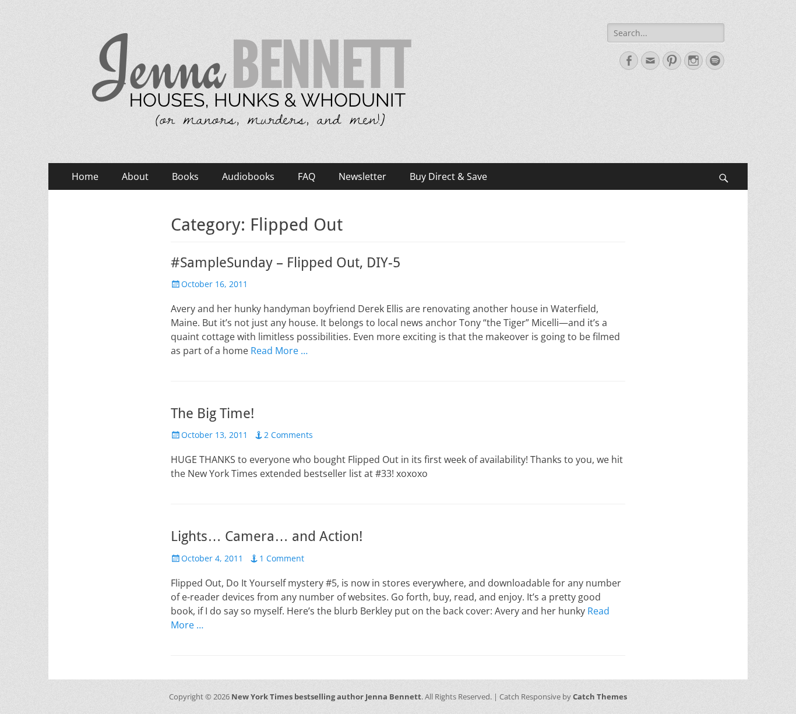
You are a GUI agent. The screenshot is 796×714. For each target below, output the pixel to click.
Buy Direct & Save (448, 176)
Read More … (279, 350)
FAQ (306, 176)
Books (185, 176)
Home (85, 176)
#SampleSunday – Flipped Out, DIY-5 (285, 263)
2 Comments (288, 434)
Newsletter (362, 176)
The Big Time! (212, 413)
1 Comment (281, 558)
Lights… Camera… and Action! (266, 536)
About (135, 176)
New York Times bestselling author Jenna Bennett (326, 696)
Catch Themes (600, 696)
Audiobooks (248, 176)
